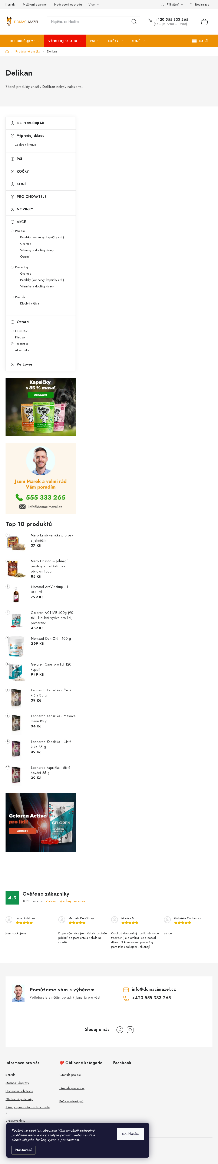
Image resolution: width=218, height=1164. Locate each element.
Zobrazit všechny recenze (65, 901)
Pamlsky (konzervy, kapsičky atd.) (42, 237)
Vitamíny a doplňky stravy (37, 250)
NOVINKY (25, 209)
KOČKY (23, 171)
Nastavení (23, 1150)
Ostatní (25, 256)
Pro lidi (20, 297)
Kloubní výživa (29, 303)
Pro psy (20, 231)
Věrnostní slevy (15, 1121)
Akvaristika (22, 350)
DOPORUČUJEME (31, 123)
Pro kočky (22, 267)
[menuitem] (25, 41)
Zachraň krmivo (25, 145)
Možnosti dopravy (34, 4)
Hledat (134, 21)
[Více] (200, 41)
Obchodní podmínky (19, 1099)
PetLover (24, 364)
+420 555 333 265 (171, 19)
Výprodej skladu (30, 135)
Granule (25, 244)
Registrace (202, 4)
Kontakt (10, 4)
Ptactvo (20, 337)
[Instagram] (130, 1029)
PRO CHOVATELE (32, 196)
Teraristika (22, 344)
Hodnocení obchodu (68, 4)
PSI (19, 158)
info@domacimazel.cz (154, 989)
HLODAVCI (22, 331)
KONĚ (22, 184)
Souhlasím (130, 1134)
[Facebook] (119, 1029)
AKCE (21, 221)
